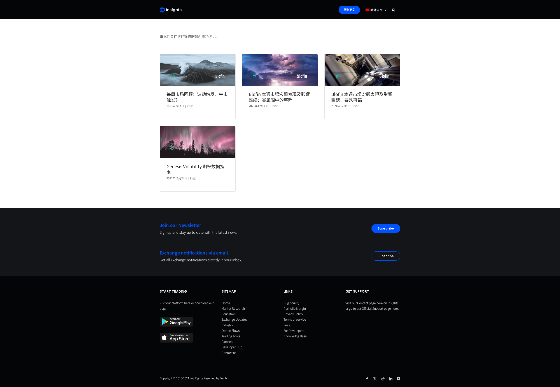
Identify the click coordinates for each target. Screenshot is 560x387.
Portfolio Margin (295, 308)
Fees (287, 325)
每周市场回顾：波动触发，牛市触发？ (197, 97)
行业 (190, 106)
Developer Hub (232, 347)
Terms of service (295, 319)
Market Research (233, 308)
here (187, 303)
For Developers (294, 330)
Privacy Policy (293, 314)
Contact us (229, 352)
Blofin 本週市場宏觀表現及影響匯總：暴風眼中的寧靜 (279, 97)
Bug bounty (291, 303)
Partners (227, 341)
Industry (227, 325)
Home (226, 303)
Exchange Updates (234, 319)
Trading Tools (231, 336)
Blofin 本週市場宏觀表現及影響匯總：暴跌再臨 (361, 97)
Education (229, 314)
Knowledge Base (295, 336)
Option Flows (231, 330)
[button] (393, 9)
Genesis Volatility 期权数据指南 (195, 169)
